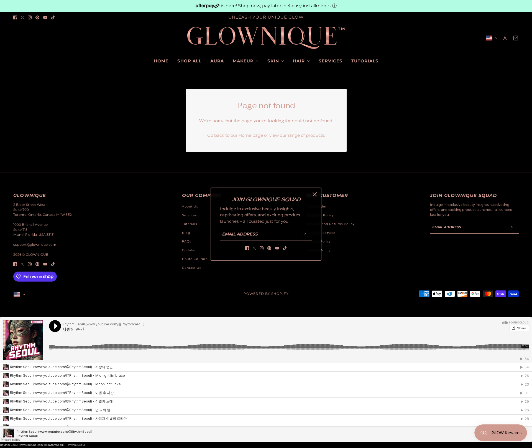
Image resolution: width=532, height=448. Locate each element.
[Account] (505, 38)
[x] (22, 17)
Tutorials (189, 224)
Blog (186, 233)
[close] (315, 194)
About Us (190, 206)
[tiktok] (53, 17)
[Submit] (305, 233)
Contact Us (191, 268)
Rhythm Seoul (76, 444)
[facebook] (15, 17)
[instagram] (29, 17)
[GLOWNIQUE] (266, 38)
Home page (251, 135)
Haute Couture (195, 259)
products (315, 135)
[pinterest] (37, 17)
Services (189, 215)
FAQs (186, 241)
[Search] (16, 37)
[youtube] (45, 17)
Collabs (188, 250)
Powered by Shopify (266, 294)
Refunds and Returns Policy (330, 224)
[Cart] (516, 38)
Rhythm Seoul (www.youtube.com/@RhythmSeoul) (32, 444)
